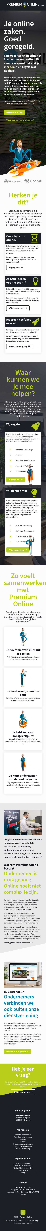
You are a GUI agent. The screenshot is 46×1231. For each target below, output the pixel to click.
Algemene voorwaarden (23, 1223)
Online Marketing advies (23, 1168)
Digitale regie (23, 1170)
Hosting (23, 1139)
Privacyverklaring (31, 1220)
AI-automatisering (23, 1163)
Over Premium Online (14, 1220)
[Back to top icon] (23, 1212)
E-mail (23, 1141)
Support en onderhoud (23, 1146)
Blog (23, 1173)
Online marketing (23, 1149)
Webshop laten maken (23, 1137)
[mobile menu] (43, 5)
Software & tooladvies (23, 1165)
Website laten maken (23, 1134)
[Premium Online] (23, 4)
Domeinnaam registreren (23, 1144)
